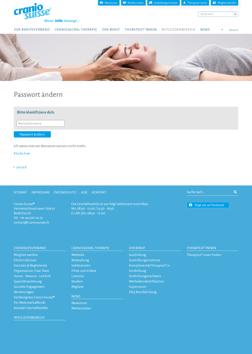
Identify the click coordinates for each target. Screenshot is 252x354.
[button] (34, 29)
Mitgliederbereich (29, 317)
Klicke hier (22, 153)
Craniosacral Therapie (90, 248)
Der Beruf (137, 248)
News (76, 296)
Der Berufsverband (30, 248)
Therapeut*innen (201, 248)
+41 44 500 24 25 (31, 218)
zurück (21, 167)
